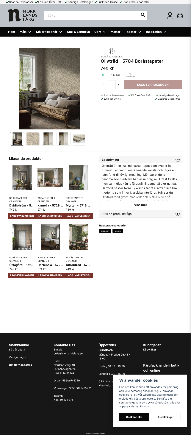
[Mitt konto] (170, 15)
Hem (11, 32)
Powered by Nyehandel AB (95, 433)
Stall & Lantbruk (78, 32)
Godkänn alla (134, 417)
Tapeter (131, 32)
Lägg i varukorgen (22, 216)
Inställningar (166, 417)
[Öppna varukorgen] (180, 15)
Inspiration (154, 32)
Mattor (115, 32)
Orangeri (105, 231)
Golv (97, 32)
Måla (23, 32)
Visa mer (140, 205)
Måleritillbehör (46, 32)
